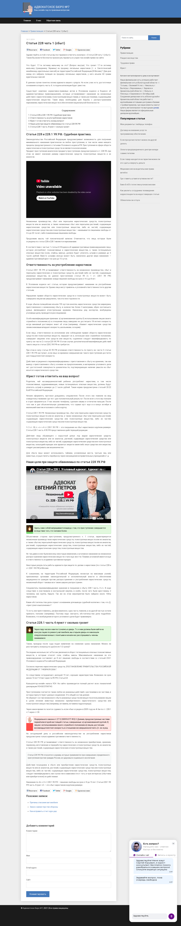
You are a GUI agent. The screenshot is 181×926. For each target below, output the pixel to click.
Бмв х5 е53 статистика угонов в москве (137, 185)
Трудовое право (127, 63)
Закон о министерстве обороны (44, 807)
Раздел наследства (129, 58)
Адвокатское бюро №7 (33, 908)
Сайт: (28, 880)
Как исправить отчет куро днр (43, 811)
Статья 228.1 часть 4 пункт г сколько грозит (49, 127)
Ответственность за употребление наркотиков (51, 118)
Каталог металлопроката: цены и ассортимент (139, 76)
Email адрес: (31, 868)
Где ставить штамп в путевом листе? (136, 179)
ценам (156, 108)
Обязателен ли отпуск (130, 200)
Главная (27, 20)
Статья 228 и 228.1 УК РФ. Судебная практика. (50, 115)
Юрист (123, 68)
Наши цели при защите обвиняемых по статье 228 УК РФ (55, 124)
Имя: (28, 856)
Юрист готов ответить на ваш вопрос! (47, 121)
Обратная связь (53, 20)
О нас (38, 20)
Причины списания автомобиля (44, 802)
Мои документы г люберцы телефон (136, 124)
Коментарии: (32, 831)
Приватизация (36, 31)
